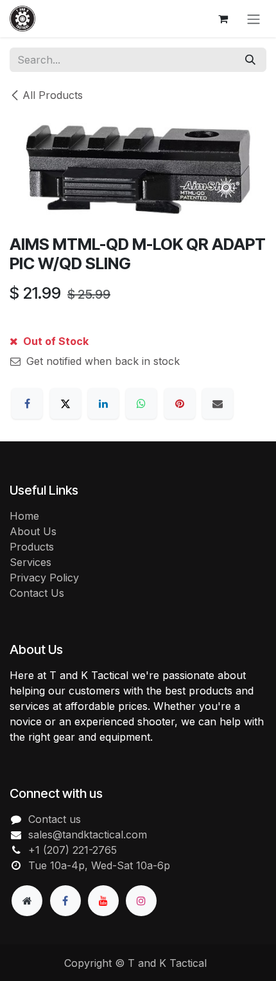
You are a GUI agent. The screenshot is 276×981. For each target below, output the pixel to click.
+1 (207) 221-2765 (72, 850)
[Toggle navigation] (253, 18)
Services (30, 562)
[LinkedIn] (103, 403)
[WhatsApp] (141, 403)
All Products (52, 95)
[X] (65, 403)
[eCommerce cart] (223, 18)
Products (32, 546)
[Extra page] (27, 900)
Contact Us (37, 593)
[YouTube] (103, 900)
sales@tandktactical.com (87, 834)
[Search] (250, 60)
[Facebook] (27, 403)
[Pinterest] (179, 403)
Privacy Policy (44, 577)
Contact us (54, 819)
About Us (33, 531)
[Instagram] (141, 900)
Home (24, 515)
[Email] (217, 403)
